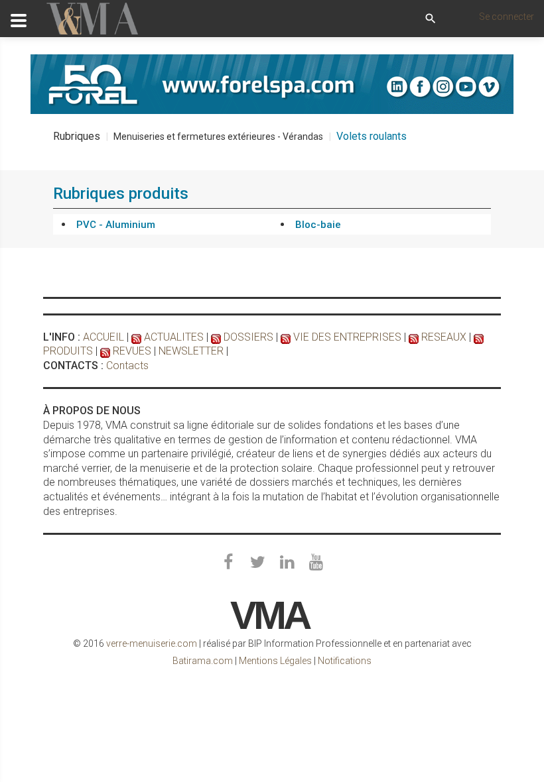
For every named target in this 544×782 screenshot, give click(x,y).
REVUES (132, 351)
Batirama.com (202, 660)
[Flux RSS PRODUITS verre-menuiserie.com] (479, 337)
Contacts (127, 365)
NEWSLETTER (191, 351)
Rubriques (76, 136)
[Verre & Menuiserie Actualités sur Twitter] (257, 562)
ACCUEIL (103, 337)
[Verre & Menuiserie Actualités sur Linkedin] (286, 562)
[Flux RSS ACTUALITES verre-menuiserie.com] (136, 337)
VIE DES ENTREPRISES (347, 337)
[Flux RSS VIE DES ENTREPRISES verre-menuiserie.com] (286, 337)
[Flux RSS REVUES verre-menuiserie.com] (105, 351)
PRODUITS (68, 351)
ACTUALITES (174, 337)
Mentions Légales (275, 660)
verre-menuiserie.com (151, 643)
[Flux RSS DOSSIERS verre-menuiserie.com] (216, 337)
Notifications (345, 660)
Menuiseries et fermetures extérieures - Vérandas (218, 136)
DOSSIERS (248, 337)
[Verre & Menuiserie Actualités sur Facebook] (228, 562)
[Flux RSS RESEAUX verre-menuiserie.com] (414, 337)
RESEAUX (443, 337)
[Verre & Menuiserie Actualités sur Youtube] (316, 562)
